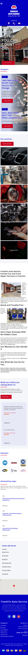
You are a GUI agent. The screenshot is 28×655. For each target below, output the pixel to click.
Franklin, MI (7, 422)
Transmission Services (14, 368)
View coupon (7, 100)
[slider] (6, 414)
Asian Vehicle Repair (21, 369)
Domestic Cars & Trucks (15, 370)
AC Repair (6, 368)
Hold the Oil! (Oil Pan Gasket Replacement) (10, 529)
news (3, 510)
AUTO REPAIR (4, 630)
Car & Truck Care (5, 370)
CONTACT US (4, 634)
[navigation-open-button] (1, 3)
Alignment (22, 368)
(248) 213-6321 (4, 302)
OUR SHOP (3, 625)
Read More (4, 505)
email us (4, 359)
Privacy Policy (19, 645)
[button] (14, 586)
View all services (7, 143)
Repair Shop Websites (16, 644)
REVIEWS (3, 627)
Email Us (24, 635)
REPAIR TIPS (4, 632)
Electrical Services (5, 369)
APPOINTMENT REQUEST (7, 636)
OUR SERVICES (8, 62)
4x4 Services (13, 369)
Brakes (2, 368)
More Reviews (5, 396)
